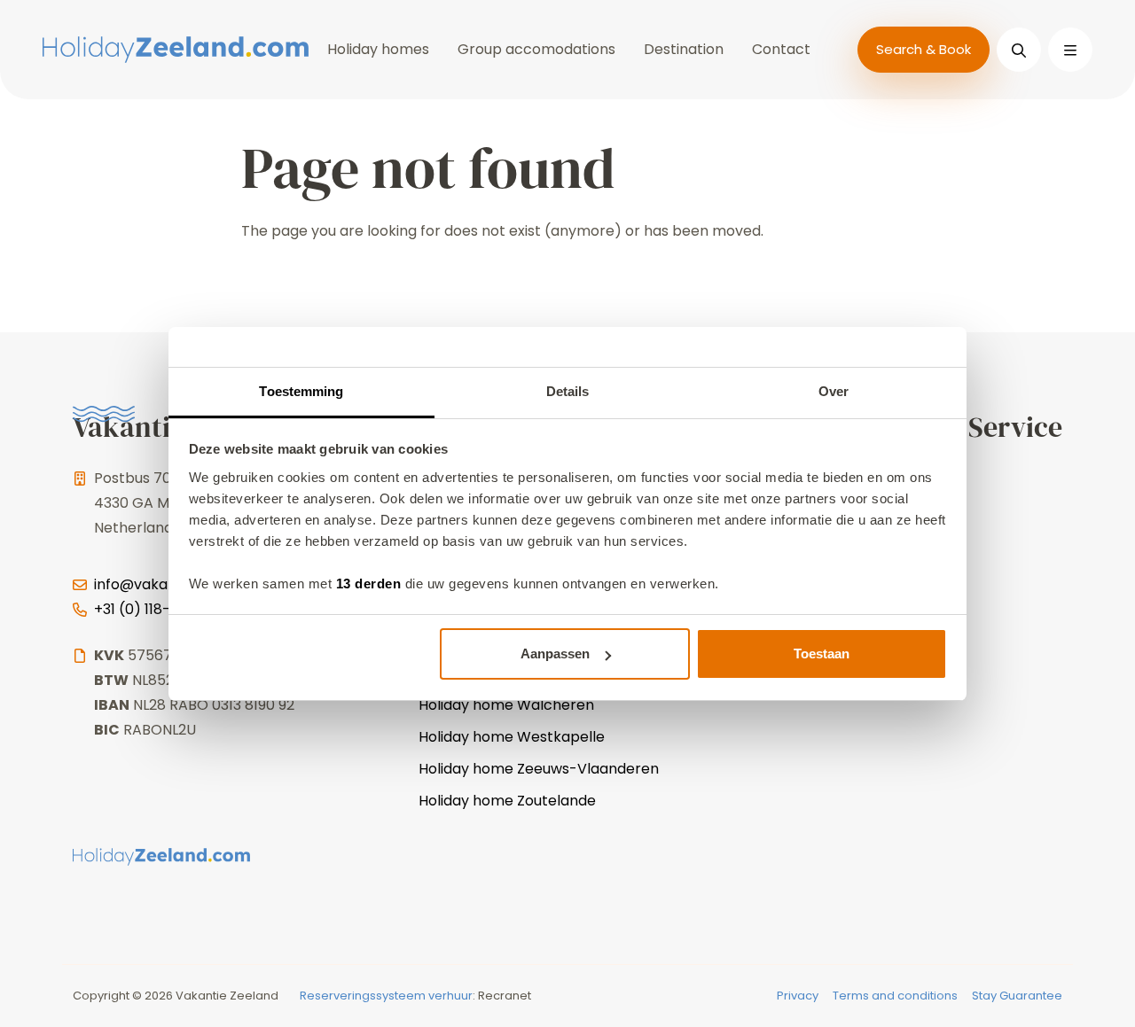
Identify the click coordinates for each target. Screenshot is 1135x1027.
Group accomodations (536, 49)
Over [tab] (833, 391)
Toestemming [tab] (301, 391)
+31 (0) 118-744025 (159, 609)
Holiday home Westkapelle (512, 737)
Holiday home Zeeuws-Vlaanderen (539, 769)
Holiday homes (378, 49)
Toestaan (821, 653)
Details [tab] (568, 391)
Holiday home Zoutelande (507, 800)
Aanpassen (555, 653)
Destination (684, 49)
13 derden (369, 583)
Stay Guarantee (1017, 995)
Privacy (797, 995)
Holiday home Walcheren (506, 705)
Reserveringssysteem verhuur (386, 995)
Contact (781, 49)
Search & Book (923, 49)
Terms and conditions (895, 995)
